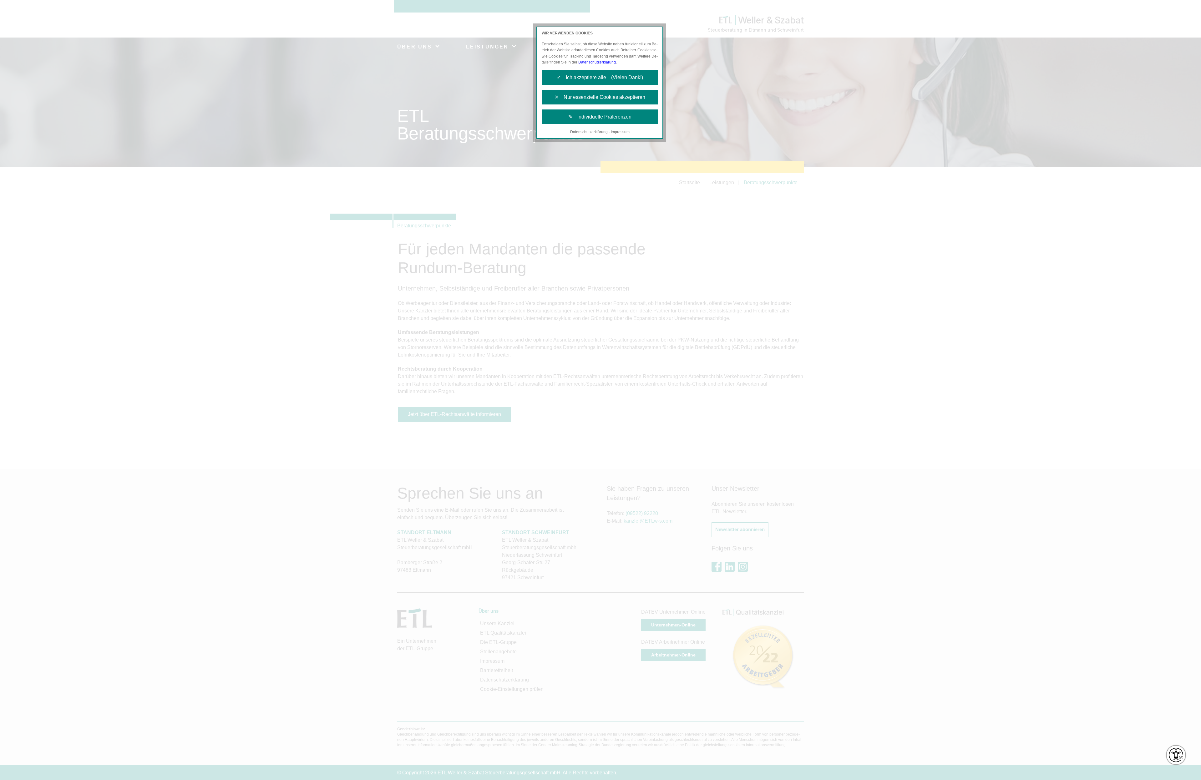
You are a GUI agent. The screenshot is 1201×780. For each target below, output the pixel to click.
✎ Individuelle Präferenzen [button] (599, 116)
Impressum (620, 132)
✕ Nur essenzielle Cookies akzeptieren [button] (600, 97)
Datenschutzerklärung (597, 62)
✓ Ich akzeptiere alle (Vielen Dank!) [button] (600, 77)
